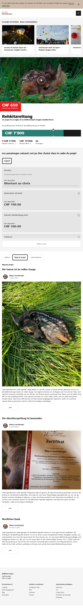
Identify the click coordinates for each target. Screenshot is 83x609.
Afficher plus (41, 244)
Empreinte (59, 597)
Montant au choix (17, 183)
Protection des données (63, 595)
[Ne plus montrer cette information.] (78, 4)
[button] (78, 13)
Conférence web (34, 587)
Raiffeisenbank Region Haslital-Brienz (38, 120)
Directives (59, 587)
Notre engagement (8, 590)
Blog (3, 592)
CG (57, 590)
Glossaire (32, 592)
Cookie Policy (60, 592)
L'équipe (4, 587)
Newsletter (5, 595)
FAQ (30, 590)
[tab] (7, 161)
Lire (10, 407)
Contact (31, 595)
